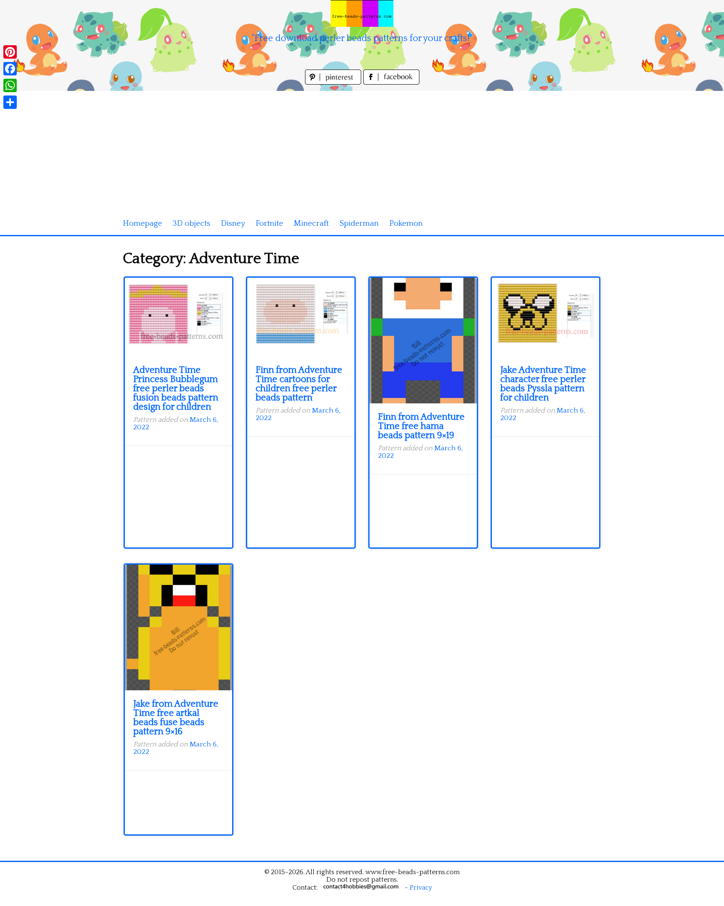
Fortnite (269, 223)
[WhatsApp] (10, 85)
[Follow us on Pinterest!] (334, 82)
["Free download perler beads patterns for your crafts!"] (362, 13)
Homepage (142, 223)
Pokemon (406, 223)
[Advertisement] (362, 149)
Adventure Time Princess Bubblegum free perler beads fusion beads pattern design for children (175, 388)
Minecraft (311, 223)
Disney (233, 223)
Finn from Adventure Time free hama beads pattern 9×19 (421, 426)
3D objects (191, 223)
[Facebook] (10, 68)
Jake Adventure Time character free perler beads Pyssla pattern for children (543, 384)
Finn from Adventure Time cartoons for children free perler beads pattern (299, 384)
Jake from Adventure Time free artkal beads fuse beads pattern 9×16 (175, 718)
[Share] (10, 102)
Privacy (421, 887)
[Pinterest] (10, 52)
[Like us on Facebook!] (391, 82)
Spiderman (359, 223)
